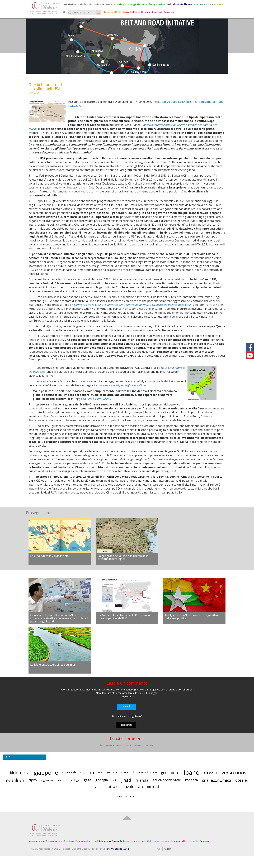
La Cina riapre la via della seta (49, 556)
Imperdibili (157, 12)
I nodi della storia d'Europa (179, 4)
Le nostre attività (112, 12)
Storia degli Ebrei (131, 12)
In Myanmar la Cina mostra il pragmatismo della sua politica (192, 616)
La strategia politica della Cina (171, 305)
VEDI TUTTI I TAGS (127, 796)
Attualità (218, 4)
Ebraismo (145, 12)
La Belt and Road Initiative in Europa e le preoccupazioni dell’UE (124, 616)
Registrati (126, 724)
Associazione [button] (70, 4)
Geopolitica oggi (127, 4)
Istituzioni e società (203, 4)
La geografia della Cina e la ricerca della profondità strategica (123, 557)
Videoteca (169, 12)
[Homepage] (64, 12)
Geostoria (142, 4)
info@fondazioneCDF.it (118, 848)
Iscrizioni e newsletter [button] (105, 4)
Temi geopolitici (157, 4)
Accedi (126, 706)
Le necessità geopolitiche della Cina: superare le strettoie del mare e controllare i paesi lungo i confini (59, 618)
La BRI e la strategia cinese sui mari (53, 664)
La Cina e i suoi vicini (96, 399)
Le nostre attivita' (161, 841)
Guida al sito (86, 4)
